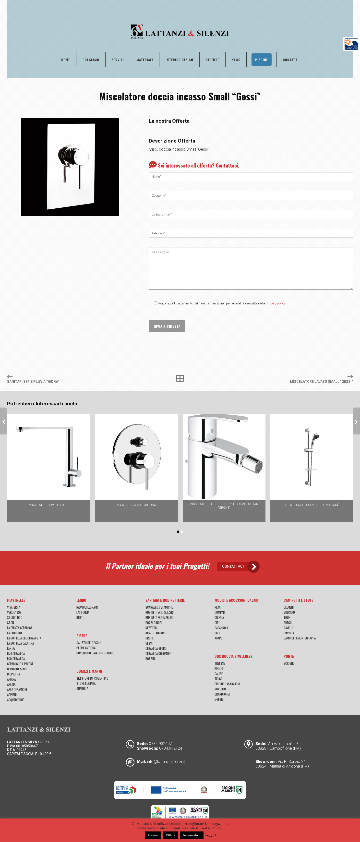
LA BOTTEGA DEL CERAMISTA (24, 638)
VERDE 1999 (14, 612)
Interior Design (179, 59)
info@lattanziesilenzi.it (166, 761)
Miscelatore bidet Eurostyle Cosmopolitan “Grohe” (224, 505)
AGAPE (218, 638)
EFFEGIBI (219, 699)
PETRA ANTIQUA (86, 647)
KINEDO (219, 668)
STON (10, 622)
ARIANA (11, 679)
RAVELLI (288, 627)
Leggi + (210, 835)
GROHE (149, 638)
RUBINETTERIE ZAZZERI (159, 612)
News (236, 59)
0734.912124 (170, 748)
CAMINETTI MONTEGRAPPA (300, 638)
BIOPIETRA (13, 674)
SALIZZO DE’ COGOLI (88, 642)
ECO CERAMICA (16, 658)
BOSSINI (150, 658)
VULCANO (289, 612)
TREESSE (220, 663)
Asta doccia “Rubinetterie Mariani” (312, 505)
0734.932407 (160, 743)
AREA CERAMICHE (17, 689)
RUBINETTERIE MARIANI (159, 617)
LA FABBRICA (14, 632)
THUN (287, 617)
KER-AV (11, 648)
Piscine (261, 59)
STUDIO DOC (14, 617)
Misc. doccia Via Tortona (136, 505)
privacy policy (275, 303)
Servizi (118, 59)
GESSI (149, 643)
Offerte (212, 59)
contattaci (233, 566)
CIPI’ (217, 622)
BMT (217, 632)
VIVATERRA (13, 607)
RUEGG (288, 622)
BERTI (80, 617)
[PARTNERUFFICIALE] (351, 48)
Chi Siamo (91, 59)
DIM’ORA (289, 632)
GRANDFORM (222, 694)
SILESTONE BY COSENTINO (92, 678)
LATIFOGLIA (82, 612)
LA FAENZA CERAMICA (19, 627)
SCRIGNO (289, 663)
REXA (217, 607)
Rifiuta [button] (170, 835)
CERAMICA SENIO (17, 668)
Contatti (291, 59)
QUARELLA (82, 688)
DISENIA (219, 617)
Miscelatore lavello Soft (49, 505)
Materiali (144, 59)
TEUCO (219, 678)
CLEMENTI (289, 607)
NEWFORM (151, 627)
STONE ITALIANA (86, 683)
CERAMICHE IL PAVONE (20, 663)
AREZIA (11, 684)
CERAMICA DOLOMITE (158, 653)
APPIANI (12, 694)
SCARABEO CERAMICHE (159, 607)
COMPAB (220, 612)
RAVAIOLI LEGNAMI (87, 607)
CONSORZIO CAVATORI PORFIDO (95, 652)
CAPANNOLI (221, 627)
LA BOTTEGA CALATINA (20, 643)
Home (65, 59)
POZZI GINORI (153, 622)
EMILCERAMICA (16, 653)
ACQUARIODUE (15, 699)
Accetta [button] (153, 835)
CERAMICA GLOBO (156, 648)
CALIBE (219, 673)
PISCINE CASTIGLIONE (227, 683)
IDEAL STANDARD (155, 632)
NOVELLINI (221, 688)
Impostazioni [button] (192, 835)
